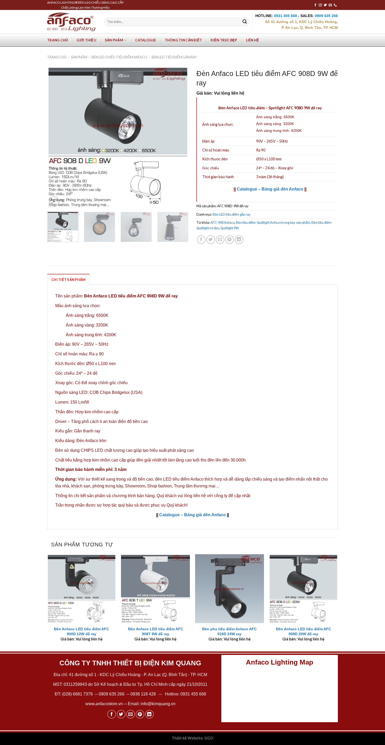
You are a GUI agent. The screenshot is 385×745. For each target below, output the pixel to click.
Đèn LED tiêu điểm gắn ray (174, 57)
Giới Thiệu (86, 40)
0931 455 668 (193, 694)
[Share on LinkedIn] (239, 239)
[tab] (68, 279)
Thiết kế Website (187, 738)
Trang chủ (57, 40)
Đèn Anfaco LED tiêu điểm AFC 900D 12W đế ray (81, 631)
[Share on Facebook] (201, 239)
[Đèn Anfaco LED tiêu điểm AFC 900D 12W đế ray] (81, 588)
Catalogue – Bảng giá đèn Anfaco (270, 189)
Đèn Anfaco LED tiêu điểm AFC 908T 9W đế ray (155, 631)
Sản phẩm (114, 40)
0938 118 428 (143, 694)
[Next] (179, 137)
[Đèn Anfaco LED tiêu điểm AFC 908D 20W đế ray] (303, 588)
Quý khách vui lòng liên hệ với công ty (192, 495)
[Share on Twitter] (210, 239)
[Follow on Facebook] (315, 5)
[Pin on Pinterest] (229, 239)
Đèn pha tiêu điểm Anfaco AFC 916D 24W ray (229, 631)
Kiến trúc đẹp (224, 40)
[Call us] (335, 5)
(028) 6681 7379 (78, 694)
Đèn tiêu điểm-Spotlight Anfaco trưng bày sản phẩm (273, 222)
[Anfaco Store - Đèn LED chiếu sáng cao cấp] (71, 21)
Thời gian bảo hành (218, 177)
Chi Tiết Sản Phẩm (68, 280)
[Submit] (244, 22)
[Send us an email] (330, 5)
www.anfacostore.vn (104, 704)
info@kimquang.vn (158, 704)
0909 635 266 (111, 694)
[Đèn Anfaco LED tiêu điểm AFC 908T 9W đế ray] (155, 588)
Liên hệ (252, 40)
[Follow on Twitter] (325, 5)
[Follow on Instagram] (320, 5)
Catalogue (145, 40)
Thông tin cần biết (183, 40)
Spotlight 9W (230, 228)
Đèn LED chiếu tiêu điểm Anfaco (119, 57)
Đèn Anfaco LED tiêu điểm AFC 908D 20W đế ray (303, 631)
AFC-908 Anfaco (222, 222)
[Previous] (56, 137)
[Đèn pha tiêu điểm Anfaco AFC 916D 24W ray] (229, 588)
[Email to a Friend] (220, 239)
